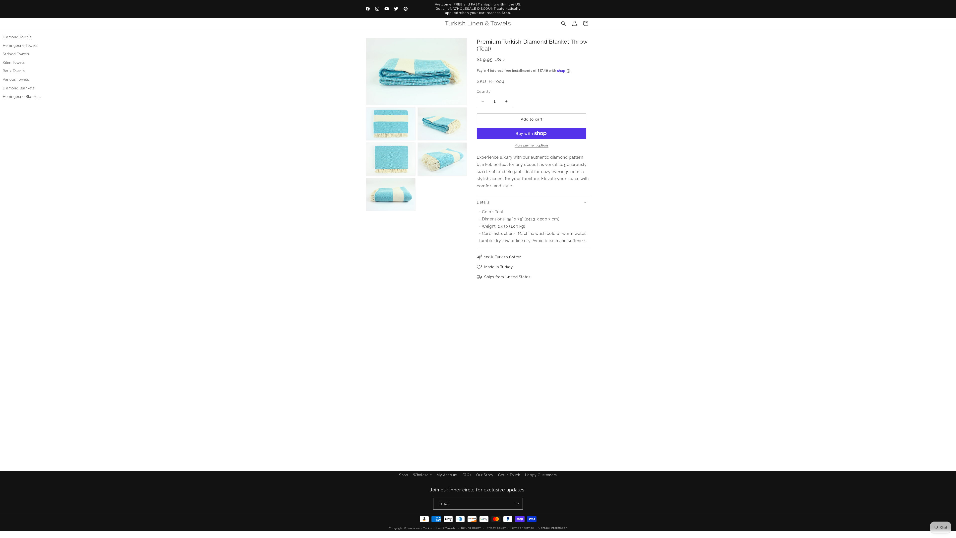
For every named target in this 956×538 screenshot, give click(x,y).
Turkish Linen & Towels (439, 528)
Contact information (552, 528)
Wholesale (422, 475)
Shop (403, 475)
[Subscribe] (517, 504)
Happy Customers (541, 475)
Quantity (483, 91)
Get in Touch (509, 475)
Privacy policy (496, 528)
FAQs (467, 475)
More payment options (531, 145)
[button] (563, 23)
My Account (447, 475)
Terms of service (522, 528)
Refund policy (471, 528)
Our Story (484, 475)
